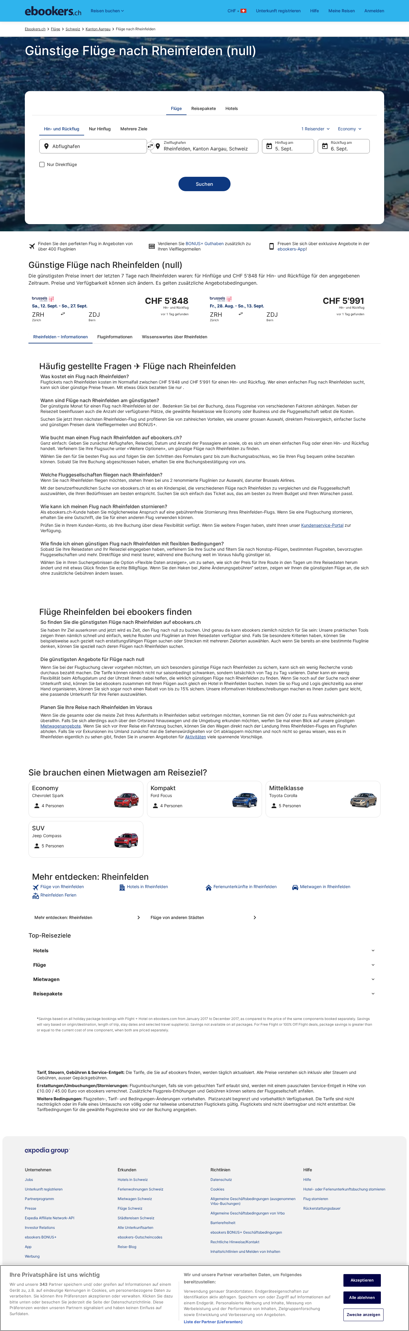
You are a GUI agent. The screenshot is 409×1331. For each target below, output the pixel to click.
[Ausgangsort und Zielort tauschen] (150, 146)
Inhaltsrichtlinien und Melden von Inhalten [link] (245, 1251)
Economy (347, 128)
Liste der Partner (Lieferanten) (213, 1321)
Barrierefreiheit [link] (222, 1222)
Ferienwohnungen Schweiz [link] (140, 1189)
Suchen (204, 184)
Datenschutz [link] (221, 1179)
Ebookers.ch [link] (35, 29)
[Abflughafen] (93, 146)
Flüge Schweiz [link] (130, 1208)
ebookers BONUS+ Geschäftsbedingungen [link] (246, 1232)
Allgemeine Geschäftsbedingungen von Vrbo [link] (247, 1213)
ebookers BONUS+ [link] (41, 1237)
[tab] (176, 108)
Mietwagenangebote (60, 725)
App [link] (28, 1246)
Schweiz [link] (73, 29)
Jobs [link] (29, 1179)
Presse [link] (30, 1208)
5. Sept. (284, 149)
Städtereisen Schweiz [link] (136, 1218)
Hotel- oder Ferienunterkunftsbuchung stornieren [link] (344, 1189)
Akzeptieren (362, 1280)
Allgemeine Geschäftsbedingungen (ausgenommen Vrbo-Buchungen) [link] (253, 1201)
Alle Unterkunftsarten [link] (135, 1227)
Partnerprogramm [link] (39, 1198)
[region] (204, 1298)
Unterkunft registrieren (278, 10)
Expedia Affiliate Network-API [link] (49, 1218)
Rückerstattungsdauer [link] (321, 1208)
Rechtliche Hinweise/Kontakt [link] (234, 1242)
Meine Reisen (341, 10)
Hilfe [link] (307, 1179)
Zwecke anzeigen (363, 1314)
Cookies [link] (217, 1189)
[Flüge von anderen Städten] (204, 917)
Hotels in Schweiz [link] (133, 1179)
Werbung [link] (32, 1256)
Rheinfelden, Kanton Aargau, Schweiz (206, 149)
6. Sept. (339, 149)
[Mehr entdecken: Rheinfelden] (88, 917)
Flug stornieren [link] (315, 1198)
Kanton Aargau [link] (98, 29)
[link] (74, 887)
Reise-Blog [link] (127, 1246)
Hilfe (314, 10)
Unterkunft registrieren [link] (44, 1189)
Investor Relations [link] (40, 1227)
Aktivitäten (195, 736)
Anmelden (374, 10)
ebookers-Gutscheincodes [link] (140, 1237)
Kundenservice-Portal (322, 525)
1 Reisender (313, 128)
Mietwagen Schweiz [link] (135, 1198)
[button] (204, 950)
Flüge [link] (55, 29)
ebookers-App (292, 248)
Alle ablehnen (362, 1297)
